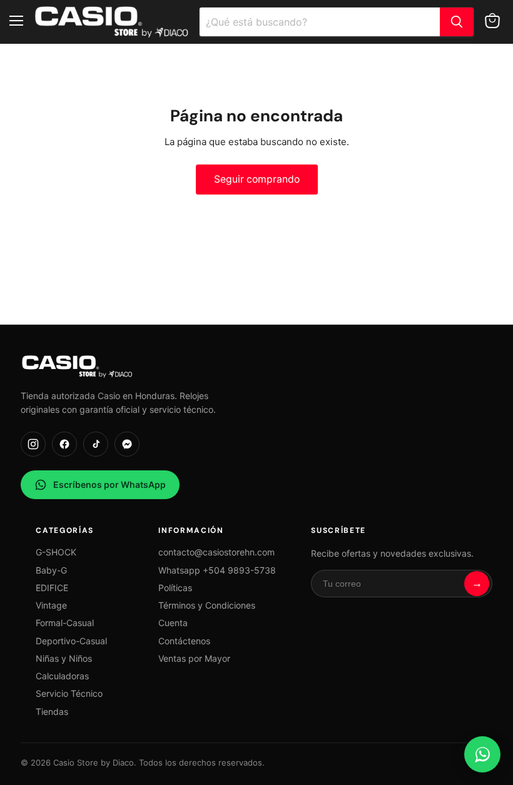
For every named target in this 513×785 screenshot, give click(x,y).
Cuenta (173, 622)
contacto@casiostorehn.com (216, 552)
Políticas (175, 587)
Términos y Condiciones (206, 605)
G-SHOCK (56, 552)
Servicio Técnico (69, 693)
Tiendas (52, 711)
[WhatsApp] (482, 754)
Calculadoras (62, 676)
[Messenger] (127, 444)
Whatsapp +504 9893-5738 (217, 570)
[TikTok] (95, 444)
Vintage (51, 605)
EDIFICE (52, 587)
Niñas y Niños (64, 658)
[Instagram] (33, 444)
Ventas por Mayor (194, 658)
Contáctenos (184, 641)
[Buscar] (457, 22)
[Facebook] (64, 444)
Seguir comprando (257, 179)
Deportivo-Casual (71, 641)
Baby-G (51, 570)
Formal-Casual (65, 622)
